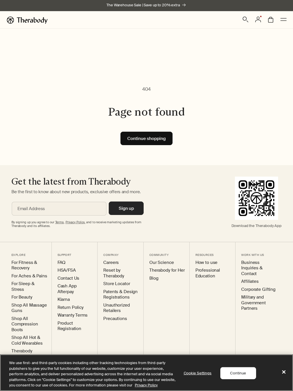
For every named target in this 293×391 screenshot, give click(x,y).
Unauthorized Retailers (116, 308)
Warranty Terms (73, 315)
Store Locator (116, 284)
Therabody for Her (167, 270)
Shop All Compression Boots (24, 324)
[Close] (284, 372)
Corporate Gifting (258, 289)
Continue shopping (146, 138)
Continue (238, 373)
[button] (245, 19)
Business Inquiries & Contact (251, 268)
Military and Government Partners (253, 303)
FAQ (62, 262)
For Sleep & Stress (22, 286)
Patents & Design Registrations (120, 294)
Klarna (64, 299)
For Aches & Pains (29, 276)
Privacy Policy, (75, 222)
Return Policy (71, 307)
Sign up (126, 208)
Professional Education (207, 273)
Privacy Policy (146, 385)
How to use (206, 262)
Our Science (161, 262)
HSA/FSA (67, 270)
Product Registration (69, 326)
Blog (153, 278)
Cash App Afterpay (67, 289)
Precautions (115, 318)
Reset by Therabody (113, 273)
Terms (59, 222)
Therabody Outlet (21, 354)
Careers (111, 262)
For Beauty (21, 297)
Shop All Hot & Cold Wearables (27, 340)
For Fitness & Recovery (24, 265)
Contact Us (69, 278)
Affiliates (250, 281)
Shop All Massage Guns (29, 308)
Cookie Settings (198, 373)
